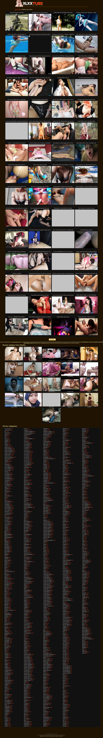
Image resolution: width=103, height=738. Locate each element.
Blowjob (6, 608)
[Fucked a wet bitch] (16, 283)
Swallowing (84, 474)
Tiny (83, 528)
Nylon (64, 441)
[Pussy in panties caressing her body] (16, 65)
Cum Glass (26, 448)
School (64, 636)
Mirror (44, 684)
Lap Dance (45, 561)
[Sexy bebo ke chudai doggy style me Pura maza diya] (63, 152)
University (84, 580)
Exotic (25, 545)
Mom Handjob (46, 697)
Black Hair (7, 603)
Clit (5, 693)
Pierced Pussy (66, 507)
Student (83, 465)
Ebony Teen (26, 528)
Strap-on (84, 454)
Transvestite (84, 554)
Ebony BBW (26, 524)
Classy (6, 690)
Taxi (83, 495)
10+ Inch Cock (7, 428)
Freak (25, 618)
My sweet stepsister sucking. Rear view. (39, 208)
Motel (44, 706)
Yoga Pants (84, 651)
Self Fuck (65, 647)
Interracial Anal (46, 498)
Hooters (45, 461)
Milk (44, 681)
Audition (6, 527)
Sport (83, 435)
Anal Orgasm (7, 480)
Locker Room (46, 614)
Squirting (84, 441)
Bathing (6, 561)
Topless (83, 544)
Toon (83, 543)
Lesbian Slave (46, 600)
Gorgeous (26, 700)
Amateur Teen (7, 455)
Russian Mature (66, 621)
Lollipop (45, 616)
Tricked (83, 558)
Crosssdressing (27, 434)
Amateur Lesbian (8, 453)
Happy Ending (46, 434)
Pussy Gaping (65, 571)
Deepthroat (26, 480)
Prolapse (64, 551)
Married (44, 644)
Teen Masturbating (86, 507)
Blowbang (7, 607)
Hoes (44, 448)
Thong (83, 517)
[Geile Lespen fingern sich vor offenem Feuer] (40, 131)
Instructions (45, 494)
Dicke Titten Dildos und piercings (86, 56)
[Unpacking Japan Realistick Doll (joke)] (16, 304)
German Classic (27, 661)
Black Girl (6, 601)
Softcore (64, 718)
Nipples (64, 430)
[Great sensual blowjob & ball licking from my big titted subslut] (40, 261)
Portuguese (65, 540)
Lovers (44, 623)
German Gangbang (28, 664)
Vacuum (83, 588)
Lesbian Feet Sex (46, 583)
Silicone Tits (65, 686)
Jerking (44, 541)
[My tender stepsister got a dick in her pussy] (40, 87)
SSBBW (64, 627)
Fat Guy (25, 571)
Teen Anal (84, 501)
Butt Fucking (7, 646)
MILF (44, 630)
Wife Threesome (85, 637)
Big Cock (6, 581)
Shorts (64, 680)
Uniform (83, 578)
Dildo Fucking (27, 483)
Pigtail (64, 510)
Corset (6, 717)
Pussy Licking (65, 573)
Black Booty (7, 598)
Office (64, 444)
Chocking (6, 677)
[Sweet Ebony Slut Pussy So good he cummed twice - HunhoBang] (40, 283)
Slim (64, 698)
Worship (84, 646)
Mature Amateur (46, 660)
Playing (64, 520)
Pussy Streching (66, 578)
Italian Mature (46, 510)
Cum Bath (26, 441)
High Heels (45, 444)
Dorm (25, 501)
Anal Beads (7, 464)
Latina (44, 564)
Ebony (25, 520)
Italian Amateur (46, 505)
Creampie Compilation (28, 431)
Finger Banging (27, 590)
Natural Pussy (46, 718)
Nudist (64, 435)
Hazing (44, 438)
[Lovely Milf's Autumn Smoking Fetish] (86, 131)
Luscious (45, 627)
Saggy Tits (65, 628)
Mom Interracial (46, 698)
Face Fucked (26, 557)
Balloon (6, 553)
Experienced (26, 547)
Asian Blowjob (7, 505)
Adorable (6, 440)
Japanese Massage (47, 530)
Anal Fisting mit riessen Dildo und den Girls (16, 77)
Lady (44, 560)
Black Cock (7, 600)
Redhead (65, 590)
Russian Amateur (66, 617)
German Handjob (27, 666)
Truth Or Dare (85, 563)
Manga (44, 643)
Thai (83, 514)
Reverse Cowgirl (66, 598)
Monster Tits (45, 704)
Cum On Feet (26, 460)
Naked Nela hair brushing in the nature (63, 12)
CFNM (6, 653)
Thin (83, 515)
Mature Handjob (46, 666)
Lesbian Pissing (46, 597)
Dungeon (26, 515)
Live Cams (45, 611)
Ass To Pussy (7, 523)
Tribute (83, 557)
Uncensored (84, 573)
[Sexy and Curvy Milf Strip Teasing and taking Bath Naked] (63, 65)
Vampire (84, 590)
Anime (6, 490)
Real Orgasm (65, 587)
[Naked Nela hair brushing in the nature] (63, 22)
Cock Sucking (7, 703)
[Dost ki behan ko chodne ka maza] (86, 218)
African (6, 443)
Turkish (83, 565)
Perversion (65, 495)
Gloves (25, 694)
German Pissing (27, 674)
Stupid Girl (84, 468)
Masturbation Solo (47, 656)
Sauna (64, 633)
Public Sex (65, 561)
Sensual (64, 650)
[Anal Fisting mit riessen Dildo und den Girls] (16, 87)
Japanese (45, 520)
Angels (6, 487)
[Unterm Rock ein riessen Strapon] (40, 22)
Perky (64, 494)
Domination (26, 498)
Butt (5, 644)
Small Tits (65, 706)
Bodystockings (7, 614)
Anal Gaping (7, 477)
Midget (44, 677)
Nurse (64, 438)
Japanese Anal (46, 521)
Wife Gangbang (85, 630)
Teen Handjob (85, 505)
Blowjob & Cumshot (9, 610)
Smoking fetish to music (63, 77)
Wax (83, 613)
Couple (6, 724)
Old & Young (65, 447)
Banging (6, 554)
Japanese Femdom (47, 524)
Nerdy (44, 726)
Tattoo (83, 494)
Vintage (83, 595)
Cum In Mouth (27, 451)
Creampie (26, 430)
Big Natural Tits (8, 583)
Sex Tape (65, 656)
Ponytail (64, 534)
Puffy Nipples (65, 563)
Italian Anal (45, 507)
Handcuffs (45, 428)
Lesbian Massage (47, 590)
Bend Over (7, 574)
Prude (64, 557)
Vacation (84, 587)
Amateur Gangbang (9, 450)
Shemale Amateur (66, 666)
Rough (64, 610)
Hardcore (45, 437)
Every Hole (26, 540)
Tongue (83, 541)
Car (5, 658)
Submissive (84, 470)
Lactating (45, 558)
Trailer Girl (84, 548)
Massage (45, 647)
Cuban (25, 435)
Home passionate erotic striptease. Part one (63, 164)
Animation (7, 488)
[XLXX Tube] (30, 3)
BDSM (6, 538)
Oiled (64, 445)
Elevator (25, 531)
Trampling (84, 551)
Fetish (25, 584)
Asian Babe (7, 504)
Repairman (65, 593)
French (25, 621)
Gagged (25, 641)
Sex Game (65, 653)
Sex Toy (64, 657)
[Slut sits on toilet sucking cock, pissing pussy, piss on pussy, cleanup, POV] (63, 283)
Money (44, 701)
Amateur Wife (7, 458)
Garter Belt (26, 650)
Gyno (25, 716)
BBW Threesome (8, 537)
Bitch (6, 594)
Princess (64, 547)
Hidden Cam (45, 443)
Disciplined (26, 488)
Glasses (25, 691)
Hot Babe (45, 465)
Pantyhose (65, 481)
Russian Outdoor (66, 624)
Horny (44, 463)
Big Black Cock (8, 578)
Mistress (45, 688)
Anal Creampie (8, 468)
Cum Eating (26, 447)
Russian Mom (65, 623)
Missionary (45, 687)
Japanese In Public (47, 525)
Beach (6, 564)
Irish (44, 503)
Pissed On (65, 514)
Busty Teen (7, 643)
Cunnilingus (26, 467)
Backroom (7, 543)
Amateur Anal (7, 447)
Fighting (25, 585)
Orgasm (64, 461)
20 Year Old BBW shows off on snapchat (63, 251)
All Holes (6, 444)
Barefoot (6, 558)
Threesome (84, 518)
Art (5, 498)
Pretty (64, 545)
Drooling (25, 513)
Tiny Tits (84, 531)
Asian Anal (7, 503)
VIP (83, 585)
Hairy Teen (26, 726)
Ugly (83, 570)
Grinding (25, 708)
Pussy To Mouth (66, 580)
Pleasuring (65, 521)
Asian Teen (7, 514)
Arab (5, 494)
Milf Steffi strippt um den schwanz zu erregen (16, 208)
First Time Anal (27, 595)
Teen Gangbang (85, 504)
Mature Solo (45, 668)
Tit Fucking (84, 533)
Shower (64, 683)
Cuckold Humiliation (28, 438)
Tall (83, 490)
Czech (25, 473)
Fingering (26, 591)
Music (44, 714)
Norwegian (65, 433)
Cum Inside (26, 454)
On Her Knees (66, 454)
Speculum (84, 431)
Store (83, 450)
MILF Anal (45, 631)
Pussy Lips (65, 574)
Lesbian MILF (46, 588)
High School (45, 445)
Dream (25, 508)
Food (25, 608)
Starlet (83, 444)
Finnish (25, 593)
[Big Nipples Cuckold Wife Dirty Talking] (63, 218)
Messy (44, 673)
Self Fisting (65, 646)
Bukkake (6, 634)
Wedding (84, 616)
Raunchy (64, 584)
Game (25, 644)
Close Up (6, 696)
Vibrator (83, 594)
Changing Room (8, 670)
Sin (63, 688)
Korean (44, 554)
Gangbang (26, 646)
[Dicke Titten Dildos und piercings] (86, 65)
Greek (25, 707)
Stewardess (84, 445)
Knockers (45, 553)
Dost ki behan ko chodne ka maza (86, 208)
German (25, 653)
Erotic (25, 535)
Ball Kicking (7, 548)
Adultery (6, 441)
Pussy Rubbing (66, 577)
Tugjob (83, 564)
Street (83, 458)
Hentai (44, 440)
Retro (64, 595)
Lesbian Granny (46, 584)
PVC (64, 475)
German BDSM (27, 658)
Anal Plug (7, 481)
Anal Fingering (8, 474)
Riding (64, 603)
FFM (25, 555)
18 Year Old (7, 430)
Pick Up (64, 504)
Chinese (6, 676)
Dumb (25, 514)
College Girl (7, 706)
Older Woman (65, 453)
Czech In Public (27, 474)
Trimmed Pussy (85, 560)
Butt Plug (6, 647)
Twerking (84, 567)
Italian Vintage (46, 513)
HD (24, 717)
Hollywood (45, 453)
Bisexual (6, 593)
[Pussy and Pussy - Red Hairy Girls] (86, 326)
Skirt (64, 694)
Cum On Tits (26, 461)
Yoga (83, 650)
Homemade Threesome (48, 458)
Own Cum (65, 468)
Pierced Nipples (66, 505)
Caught (6, 666)
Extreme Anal (26, 553)
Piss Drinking (65, 513)
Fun (24, 634)
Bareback (6, 557)
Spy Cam (84, 438)
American (6, 461)
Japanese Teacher (47, 534)
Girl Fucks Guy (27, 684)
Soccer (64, 714)
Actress (6, 438)
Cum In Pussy (27, 453)
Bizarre (6, 595)
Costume (6, 720)
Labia (44, 555)
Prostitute (65, 555)
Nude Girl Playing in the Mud (17, 12)
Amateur (6, 445)
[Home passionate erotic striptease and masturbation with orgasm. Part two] (16, 196)
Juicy (44, 545)
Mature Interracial (46, 667)
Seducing (65, 641)
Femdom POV (27, 583)
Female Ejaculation (28, 578)
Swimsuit (84, 483)
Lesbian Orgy (46, 595)
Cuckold (25, 437)
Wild (83, 640)
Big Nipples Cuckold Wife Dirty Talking (63, 208)
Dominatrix (26, 500)
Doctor (25, 493)
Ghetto (25, 681)
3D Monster (7, 433)
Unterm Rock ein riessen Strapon (40, 12)
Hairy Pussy (26, 724)
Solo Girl (64, 721)
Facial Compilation (28, 561)
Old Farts (64, 448)
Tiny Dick (84, 530)
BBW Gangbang (8, 534)
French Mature (27, 627)
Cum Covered (27, 443)
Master (44, 651)
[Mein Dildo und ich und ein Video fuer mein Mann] (86, 44)
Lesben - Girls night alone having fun (16, 143)
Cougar (6, 723)
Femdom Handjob (27, 581)
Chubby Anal (7, 681)
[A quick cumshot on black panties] (40, 109)
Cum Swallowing (27, 463)
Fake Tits (26, 563)
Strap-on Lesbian (85, 457)
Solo (64, 720)
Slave (64, 697)
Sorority (64, 724)
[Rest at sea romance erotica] (40, 174)
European (26, 538)
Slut (63, 703)
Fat (24, 570)
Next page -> (52, 339)
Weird (83, 617)
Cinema (6, 686)
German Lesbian (27, 668)
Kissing (44, 550)
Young (83, 653)
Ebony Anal (26, 523)
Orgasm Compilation (67, 463)
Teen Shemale (85, 510)
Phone (64, 501)
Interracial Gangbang (47, 500)
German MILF (26, 670)
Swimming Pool (85, 481)
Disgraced (26, 491)
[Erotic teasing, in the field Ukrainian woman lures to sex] (86, 174)
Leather (44, 568)
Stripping (84, 461)
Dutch (25, 517)
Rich (64, 601)
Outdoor (64, 467)
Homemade (45, 457)
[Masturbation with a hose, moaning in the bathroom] (86, 152)
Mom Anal (45, 694)
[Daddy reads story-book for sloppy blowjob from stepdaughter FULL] (86, 261)
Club (5, 698)
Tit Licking (84, 534)
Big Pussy (7, 585)
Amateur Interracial (8, 451)
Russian (64, 616)
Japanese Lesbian (47, 527)
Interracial (45, 497)
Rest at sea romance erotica (40, 164)
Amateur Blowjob (8, 448)
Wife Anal (84, 627)
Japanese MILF (46, 528)
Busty (6, 637)
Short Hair (65, 678)
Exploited (26, 548)
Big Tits (6, 587)
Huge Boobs (45, 474)
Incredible (45, 485)
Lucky (44, 626)
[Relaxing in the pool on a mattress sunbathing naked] (63, 44)
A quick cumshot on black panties (40, 99)
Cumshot (26, 465)
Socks (64, 716)
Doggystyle (26, 495)
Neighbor (45, 724)
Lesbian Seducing (47, 598)
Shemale (64, 664)
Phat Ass (64, 500)
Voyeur (83, 604)
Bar (5, 555)
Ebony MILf (26, 527)
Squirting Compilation (86, 443)
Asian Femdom (8, 507)
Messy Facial (46, 674)
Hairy (25, 720)
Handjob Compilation (47, 433)
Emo (25, 533)
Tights (83, 527)
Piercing (64, 508)
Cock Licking (7, 700)
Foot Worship (26, 611)
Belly (6, 573)
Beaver (6, 567)
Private (64, 550)
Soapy (64, 713)
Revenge (65, 597)
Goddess (26, 696)
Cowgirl (6, 726)
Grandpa (26, 704)
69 (5, 437)
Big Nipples (7, 584)
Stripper (83, 460)
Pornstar (64, 538)
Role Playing (65, 605)
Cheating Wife (7, 673)
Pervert (64, 497)
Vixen (83, 601)
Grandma (26, 703)
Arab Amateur (7, 495)
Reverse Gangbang (67, 600)
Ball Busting (7, 547)
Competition (7, 710)
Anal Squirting (7, 484)
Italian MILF (45, 508)
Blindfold (6, 604)
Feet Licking (26, 577)
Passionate (65, 487)
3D (5, 431)
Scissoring (65, 637)
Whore (83, 624)
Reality (64, 588)
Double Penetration (28, 507)
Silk (63, 687)
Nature (44, 721)
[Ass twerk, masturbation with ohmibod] (40, 196)
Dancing (25, 475)
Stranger (84, 453)
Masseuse (45, 648)
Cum (25, 440)
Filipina (25, 587)
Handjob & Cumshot (47, 431)
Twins (83, 568)
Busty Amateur (7, 638)
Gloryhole (26, 693)
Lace (44, 557)
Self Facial (65, 644)
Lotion (44, 621)
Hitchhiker (45, 447)
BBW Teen (7, 535)
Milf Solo (45, 678)
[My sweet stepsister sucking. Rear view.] (40, 218)
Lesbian (45, 571)
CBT (5, 650)
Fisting (25, 600)
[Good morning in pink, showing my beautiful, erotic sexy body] (40, 152)
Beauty (6, 565)
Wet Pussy (84, 620)
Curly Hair (26, 470)
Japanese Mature (46, 531)
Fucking (25, 631)
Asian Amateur (7, 501)
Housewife (45, 473)
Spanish (84, 428)
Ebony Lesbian (27, 525)
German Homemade (28, 667)
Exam (25, 543)
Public (64, 558)
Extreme (25, 551)
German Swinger (27, 676)
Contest (6, 714)
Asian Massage (8, 513)
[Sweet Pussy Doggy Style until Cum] (16, 174)
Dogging (25, 494)
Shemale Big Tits (66, 670)
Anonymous (7, 491)
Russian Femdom (66, 620)
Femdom (26, 580)
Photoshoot (65, 503)
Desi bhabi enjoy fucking (86, 230)
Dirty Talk (26, 487)
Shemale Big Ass (66, 667)
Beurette (6, 575)
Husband (45, 481)
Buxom (6, 648)
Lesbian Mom (46, 593)
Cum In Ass (26, 450)
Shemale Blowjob (66, 671)
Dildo (25, 481)
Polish (64, 533)
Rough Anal (65, 611)
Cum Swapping (27, 464)
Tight (83, 524)
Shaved (64, 661)
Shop (64, 677)
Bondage (6, 616)
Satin (64, 631)
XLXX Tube (18, 9)
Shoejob (64, 676)
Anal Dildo (7, 473)
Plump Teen (65, 527)
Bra (5, 626)
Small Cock (65, 704)
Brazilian (6, 627)
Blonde (6, 605)
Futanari (25, 638)
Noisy (64, 431)
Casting (6, 663)
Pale (64, 478)
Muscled (45, 713)
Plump (64, 525)
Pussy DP (65, 568)
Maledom (45, 641)
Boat (5, 611)
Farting (25, 568)
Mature (44, 657)
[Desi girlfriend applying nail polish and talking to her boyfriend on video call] (40, 326)
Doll (25, 497)
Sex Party (65, 654)
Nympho (64, 443)
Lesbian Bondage (47, 578)
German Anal (26, 656)
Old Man (64, 450)
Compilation (7, 711)
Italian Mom (45, 511)
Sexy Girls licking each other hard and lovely (63, 295)
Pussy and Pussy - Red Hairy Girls (86, 316)
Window (83, 641)
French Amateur (27, 623)
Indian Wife (45, 488)
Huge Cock (45, 475)
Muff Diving (45, 711)
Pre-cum (64, 543)
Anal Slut (6, 483)
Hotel (44, 470)
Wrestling (84, 647)
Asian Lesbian (7, 510)
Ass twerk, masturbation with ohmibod (40, 186)
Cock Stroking (7, 701)
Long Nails (45, 620)
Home (44, 454)
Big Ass (6, 577)
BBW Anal (7, 533)
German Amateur (27, 654)
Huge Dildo (45, 477)
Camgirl (6, 656)
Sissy (64, 690)
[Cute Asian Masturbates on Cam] (86, 87)
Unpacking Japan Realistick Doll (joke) (17, 295)
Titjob (83, 535)
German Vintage (27, 680)
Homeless (45, 455)
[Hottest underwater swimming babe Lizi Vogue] (16, 44)
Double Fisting (27, 505)
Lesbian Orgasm (46, 594)
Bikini (6, 590)
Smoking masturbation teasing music (86, 99)
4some (6, 435)
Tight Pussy (84, 525)
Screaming (65, 638)
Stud (83, 464)
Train (83, 550)
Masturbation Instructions (48, 654)
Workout (84, 644)
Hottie (44, 471)
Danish (25, 477)
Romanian (65, 607)
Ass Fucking (7, 517)
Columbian (7, 708)
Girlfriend (26, 688)
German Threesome (28, 678)
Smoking (64, 707)
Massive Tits (45, 650)
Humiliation (45, 478)
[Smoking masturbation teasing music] (86, 109)
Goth (25, 701)
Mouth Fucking (46, 707)
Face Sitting (26, 558)
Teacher (83, 497)
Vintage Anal (84, 597)
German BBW (26, 657)
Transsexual (84, 553)
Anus (6, 493)
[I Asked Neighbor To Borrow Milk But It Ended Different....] (86, 196)
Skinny (64, 693)
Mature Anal (45, 661)
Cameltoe (7, 654)
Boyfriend (6, 624)
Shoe (64, 674)
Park (64, 483)
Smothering (65, 710)
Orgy (64, 464)
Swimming (84, 480)
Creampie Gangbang (28, 433)
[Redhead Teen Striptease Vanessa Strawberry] (16, 239)
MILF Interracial (46, 634)
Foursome (26, 617)
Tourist (83, 545)
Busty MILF (7, 641)
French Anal (26, 624)
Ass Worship (7, 524)
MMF (44, 637)
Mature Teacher (46, 670)
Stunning (84, 467)
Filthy (25, 588)
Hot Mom (45, 467)
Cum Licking (26, 455)
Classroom (7, 688)
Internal (44, 495)
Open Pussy (65, 457)
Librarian (45, 607)
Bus (5, 636)
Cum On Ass (26, 457)
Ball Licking (7, 550)
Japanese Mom (46, 533)
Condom (6, 713)
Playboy (64, 518)
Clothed (6, 697)
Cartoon (6, 660)
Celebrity (6, 667)
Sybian (83, 487)
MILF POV (45, 636)
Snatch (64, 711)
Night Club (65, 428)
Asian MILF (7, 511)
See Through (65, 643)
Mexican (45, 676)
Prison (64, 548)
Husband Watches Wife (48, 483)
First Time (26, 594)
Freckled (25, 620)
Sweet (83, 478)
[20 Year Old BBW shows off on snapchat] (63, 261)
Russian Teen (65, 626)
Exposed (26, 550)
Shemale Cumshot (66, 673)
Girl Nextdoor (26, 686)
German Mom (26, 673)
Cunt (25, 468)
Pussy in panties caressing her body (16, 56)
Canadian (7, 657)
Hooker (44, 460)
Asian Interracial (8, 508)
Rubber (64, 614)
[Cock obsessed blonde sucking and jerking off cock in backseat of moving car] (16, 131)
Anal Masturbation (8, 478)
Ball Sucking (7, 551)
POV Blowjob (65, 474)
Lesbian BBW (46, 575)
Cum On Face (27, 458)
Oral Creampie (66, 460)
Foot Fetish (26, 610)
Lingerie (45, 608)
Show (64, 681)
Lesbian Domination (47, 580)
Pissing (64, 515)
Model (44, 691)
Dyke (25, 518)
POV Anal (65, 473)
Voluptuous (84, 603)
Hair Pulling (26, 718)
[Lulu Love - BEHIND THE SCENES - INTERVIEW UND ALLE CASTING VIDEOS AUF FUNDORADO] (16, 326)
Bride (6, 628)
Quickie (64, 583)
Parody (64, 484)
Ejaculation (26, 530)
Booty (6, 620)
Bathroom (7, 563)
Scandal (64, 634)
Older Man (65, 451)
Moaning (45, 690)
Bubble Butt (7, 633)
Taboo (83, 488)
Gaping (25, 647)
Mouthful (45, 708)
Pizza (64, 517)
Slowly (64, 701)
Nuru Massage (66, 440)
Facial (25, 560)
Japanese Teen (46, 535)
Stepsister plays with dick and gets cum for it (39, 56)
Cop (5, 716)
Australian (7, 528)
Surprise (84, 473)
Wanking (84, 608)
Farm (25, 567)
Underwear (84, 575)
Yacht (83, 648)
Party (64, 485)
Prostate (64, 553)
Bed (5, 568)
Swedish (84, 477)
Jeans (44, 538)
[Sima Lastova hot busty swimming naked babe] (63, 196)
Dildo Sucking (27, 484)
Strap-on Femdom (86, 455)
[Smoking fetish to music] (63, 87)
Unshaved (84, 581)
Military (44, 680)
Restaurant (65, 594)
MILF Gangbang (46, 633)
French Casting (27, 626)
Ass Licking (7, 518)
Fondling (26, 607)
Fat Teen (25, 574)
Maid (44, 638)
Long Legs (45, 618)
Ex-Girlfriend (26, 541)
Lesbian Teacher (46, 603)
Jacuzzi (44, 517)
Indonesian (45, 490)
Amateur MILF (7, 454)
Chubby (6, 678)
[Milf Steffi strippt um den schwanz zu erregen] (16, 218)
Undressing (84, 577)
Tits (83, 537)
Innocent (45, 491)
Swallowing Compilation (87, 475)
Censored (7, 668)
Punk (64, 565)
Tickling (83, 521)
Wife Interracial (85, 634)
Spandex (64, 726)
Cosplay (6, 718)
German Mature (27, 671)
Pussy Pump (65, 575)
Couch (6, 721)
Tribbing (84, 555)
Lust (44, 628)
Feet (25, 575)
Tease (83, 498)
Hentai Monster (46, 441)
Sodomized (65, 717)
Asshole (6, 525)
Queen (64, 581)
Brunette (6, 631)
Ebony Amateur (27, 521)
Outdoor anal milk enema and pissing (17, 251)
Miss (44, 686)
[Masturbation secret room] (63, 326)
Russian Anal (65, 618)
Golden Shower (27, 697)
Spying (83, 440)
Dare (25, 478)
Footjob (25, 613)
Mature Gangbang (47, 664)
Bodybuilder (7, 613)
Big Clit (6, 580)
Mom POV (45, 700)
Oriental (64, 465)
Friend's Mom (26, 630)
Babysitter (7, 541)
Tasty (83, 493)
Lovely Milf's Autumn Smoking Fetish (86, 121)
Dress (25, 510)
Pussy (64, 567)
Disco (25, 490)
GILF (25, 640)
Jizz (44, 543)
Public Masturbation (67, 560)
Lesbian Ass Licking (47, 574)
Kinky (44, 548)
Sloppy (64, 700)
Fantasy (25, 565)
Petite (64, 498)
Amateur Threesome (9, 457)
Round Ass (65, 613)
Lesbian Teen (46, 604)
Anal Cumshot (7, 470)
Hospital (45, 464)
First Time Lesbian (27, 597)
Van (83, 591)
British (6, 630)
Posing (64, 541)
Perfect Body (65, 493)
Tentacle (84, 513)
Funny (25, 636)
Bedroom (6, 570)
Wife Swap (84, 636)
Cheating (6, 671)
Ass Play (6, 520)
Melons (44, 671)
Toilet (83, 540)
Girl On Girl (26, 687)
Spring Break (84, 437)
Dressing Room (27, 511)
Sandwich (65, 630)
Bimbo (6, 591)
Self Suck (65, 648)
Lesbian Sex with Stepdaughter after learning (63, 121)
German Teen (26, 677)
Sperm (83, 433)
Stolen (83, 448)
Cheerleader (7, 674)
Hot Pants (45, 468)
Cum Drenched (27, 444)
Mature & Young (46, 658)
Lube (44, 624)
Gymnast (26, 714)
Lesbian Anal (46, 573)
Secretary (65, 640)
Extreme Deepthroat (28, 554)
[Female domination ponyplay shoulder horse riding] (40, 239)
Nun (63, 437)
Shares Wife (65, 658)
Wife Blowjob (84, 628)
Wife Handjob (85, 631)
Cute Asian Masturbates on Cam (86, 77)
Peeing (64, 488)
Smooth (64, 708)
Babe (6, 540)
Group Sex (26, 711)
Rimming (64, 604)
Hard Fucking (46, 435)
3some (6, 434)
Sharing (64, 660)
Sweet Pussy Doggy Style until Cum (16, 164)
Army (6, 497)
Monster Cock (46, 703)
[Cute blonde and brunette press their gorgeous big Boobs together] (40, 304)
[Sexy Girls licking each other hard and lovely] (63, 304)
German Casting (27, 660)
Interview (45, 501)
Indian (44, 487)
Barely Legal (7, 560)
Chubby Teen (7, 683)
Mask (44, 646)
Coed (6, 704)
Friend (25, 628)
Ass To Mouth (7, 521)
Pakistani (65, 477)
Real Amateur (65, 585)
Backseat (6, 544)
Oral (63, 458)
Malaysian (45, 640)
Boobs (6, 617)
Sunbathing (84, 471)
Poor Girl (64, 537)
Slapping (64, 696)
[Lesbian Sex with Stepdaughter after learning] (63, 131)
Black (6, 597)
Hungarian (45, 480)
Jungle (44, 547)
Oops (64, 455)
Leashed (45, 567)
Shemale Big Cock (66, 668)
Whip (83, 623)
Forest (25, 616)
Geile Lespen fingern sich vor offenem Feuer (40, 121)
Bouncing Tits (7, 623)
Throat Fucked (85, 520)
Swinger (84, 484)
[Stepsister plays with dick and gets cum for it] (40, 65)
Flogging (26, 605)
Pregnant (65, 544)
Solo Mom (65, 723)
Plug (64, 523)
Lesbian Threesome (47, 605)
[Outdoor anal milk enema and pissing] (16, 261)
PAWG (64, 470)
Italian (44, 504)
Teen (83, 500)
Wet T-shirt (84, 621)
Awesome (7, 530)
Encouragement (27, 534)
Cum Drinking (27, 445)
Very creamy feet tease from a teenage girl (63, 230)
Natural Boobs (46, 717)
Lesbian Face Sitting (47, 581)
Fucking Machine (27, 633)
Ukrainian (84, 571)
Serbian (64, 651)
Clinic (6, 691)
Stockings (84, 447)
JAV (44, 514)
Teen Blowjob (85, 503)
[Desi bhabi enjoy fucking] (86, 239)
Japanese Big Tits (47, 523)
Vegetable (84, 593)
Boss (6, 621)
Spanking (84, 430)
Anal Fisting (7, 475)
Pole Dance (65, 530)
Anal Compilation (8, 467)
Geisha (25, 651)
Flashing (25, 603)
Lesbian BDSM (46, 577)
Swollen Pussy (85, 485)
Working (84, 643)
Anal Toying (7, 485)
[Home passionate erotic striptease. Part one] (63, 174)
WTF (83, 605)
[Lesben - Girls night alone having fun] (16, 152)
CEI (5, 651)
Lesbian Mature (46, 591)
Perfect (64, 491)
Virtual (83, 600)
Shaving (64, 663)
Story (83, 451)
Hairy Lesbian (27, 721)
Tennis (83, 511)
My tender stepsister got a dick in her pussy (40, 77)
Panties (64, 480)
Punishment (65, 564)
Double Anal (26, 503)
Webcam (84, 614)
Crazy (25, 428)
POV (64, 471)
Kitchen (44, 551)
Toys (83, 547)
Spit (83, 434)
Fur (24, 637)
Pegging (64, 490)
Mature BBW (45, 663)
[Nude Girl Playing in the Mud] (16, 22)
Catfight (6, 664)
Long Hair (45, 617)
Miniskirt (45, 683)
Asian (6, 500)
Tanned (83, 491)
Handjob (45, 430)
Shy (63, 684)
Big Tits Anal (7, 588)
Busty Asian (7, 640)
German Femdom (27, 663)
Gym (25, 713)
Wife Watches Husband (87, 638)
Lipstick (44, 610)
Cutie (25, 471)
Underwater (84, 574)
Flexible (25, 604)
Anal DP (6, 471)
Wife (83, 626)
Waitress (84, 607)
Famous (25, 564)
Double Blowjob (27, 504)
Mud (44, 710)
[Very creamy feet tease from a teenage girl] (63, 239)
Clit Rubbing (7, 694)
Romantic (65, 608)
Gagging (25, 643)
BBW (6, 531)
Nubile (64, 434)
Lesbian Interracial (47, 587)
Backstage (7, 545)
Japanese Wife (46, 537)
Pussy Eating (65, 570)
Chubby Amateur (8, 680)
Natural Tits (45, 720)
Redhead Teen (66, 591)
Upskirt (83, 583)
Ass (5, 515)
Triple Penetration (85, 561)
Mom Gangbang (46, 696)
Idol (44, 484)
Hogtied (45, 450)
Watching (84, 610)
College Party (7, 707)
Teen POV (84, 508)
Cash (6, 661)
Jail (44, 518)
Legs (44, 570)
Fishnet (25, 598)
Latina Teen (45, 565)
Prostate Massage (66, 554)
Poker (64, 528)
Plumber (64, 524)
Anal (5, 463)
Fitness (25, 601)
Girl (24, 683)
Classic (6, 687)
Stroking (84, 463)
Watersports (84, 611)
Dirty (25, 485)
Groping (25, 710)
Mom (44, 693)
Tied (83, 523)
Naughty (45, 723)
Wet (83, 618)
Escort (25, 537)
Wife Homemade (85, 633)
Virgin (83, 598)
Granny (25, 706)
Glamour (25, 690)
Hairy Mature (26, 723)
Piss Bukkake (65, 511)
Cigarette (6, 684)
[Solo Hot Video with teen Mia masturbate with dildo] (86, 283)
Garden (25, 648)
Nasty (44, 716)
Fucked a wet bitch (16, 273)
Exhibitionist (26, 544)
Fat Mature (26, 573)
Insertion (45, 493)
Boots (6, 618)
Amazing (6, 460)
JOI (44, 515)
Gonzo (25, 698)
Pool (64, 535)
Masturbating (46, 653)
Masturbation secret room (63, 316)
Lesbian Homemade (47, 585)
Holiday (44, 451)
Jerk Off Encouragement (48, 540)
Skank (64, 691)
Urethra (83, 584)
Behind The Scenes (9, 571)
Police (64, 531)
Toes (83, 538)
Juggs (44, 544)
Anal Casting (7, 465)
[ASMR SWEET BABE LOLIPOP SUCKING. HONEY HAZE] (86, 304)
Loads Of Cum (46, 613)
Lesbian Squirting (47, 601)
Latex (44, 563)
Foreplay (26, 614)
